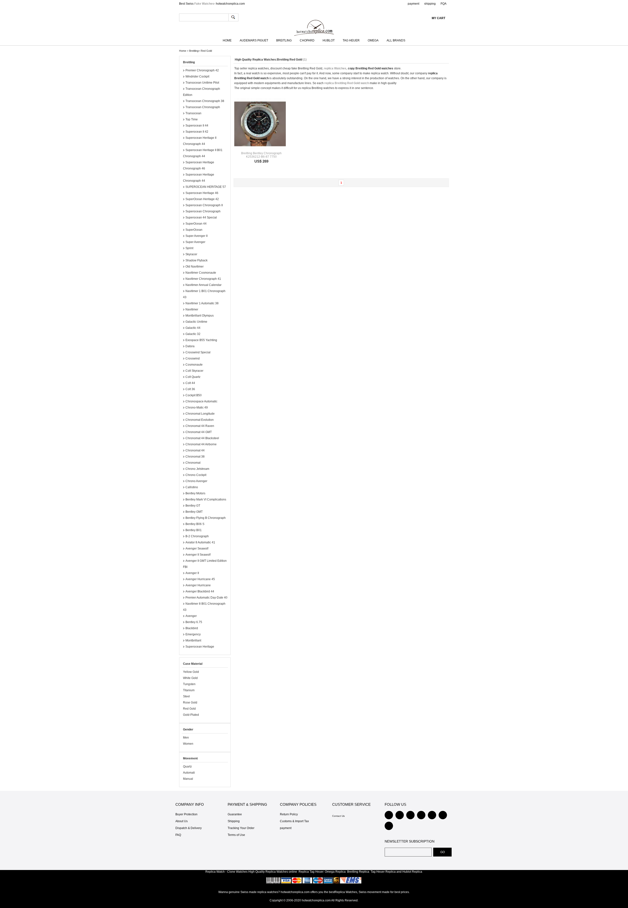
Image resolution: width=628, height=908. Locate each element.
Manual (188, 778)
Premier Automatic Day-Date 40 (206, 597)
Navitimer (191, 309)
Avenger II (192, 573)
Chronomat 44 (195, 450)
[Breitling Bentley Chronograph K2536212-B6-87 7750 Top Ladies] (260, 124)
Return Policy (289, 814)
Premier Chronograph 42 (202, 70)
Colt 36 (190, 389)
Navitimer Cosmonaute (200, 272)
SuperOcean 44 (196, 223)
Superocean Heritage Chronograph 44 (198, 177)
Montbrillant (193, 640)
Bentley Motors (195, 493)
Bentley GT (192, 505)
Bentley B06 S (194, 524)
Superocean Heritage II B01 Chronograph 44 (202, 153)
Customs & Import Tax (294, 821)
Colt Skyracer (194, 370)
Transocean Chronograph (202, 107)
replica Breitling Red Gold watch (346, 83)
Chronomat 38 (195, 456)
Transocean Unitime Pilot (202, 82)
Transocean (193, 113)
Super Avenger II (196, 236)
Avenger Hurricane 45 (200, 579)
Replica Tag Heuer (311, 871)
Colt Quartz (192, 377)
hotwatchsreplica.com (316, 900)
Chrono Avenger (196, 481)
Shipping (234, 821)
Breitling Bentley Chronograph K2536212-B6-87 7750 (261, 155)
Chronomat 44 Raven (199, 426)
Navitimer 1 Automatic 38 (202, 303)
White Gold (190, 678)
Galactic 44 (192, 328)
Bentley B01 (193, 530)
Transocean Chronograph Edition (201, 92)
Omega (373, 40)
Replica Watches (276, 871)
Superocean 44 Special (201, 217)
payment (413, 3)
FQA (443, 3)
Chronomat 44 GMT (198, 432)
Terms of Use (236, 835)
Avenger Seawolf (196, 548)
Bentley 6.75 (193, 622)
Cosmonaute (194, 364)
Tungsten (189, 684)
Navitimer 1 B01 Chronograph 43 (204, 294)
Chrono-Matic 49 (196, 407)
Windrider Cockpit (197, 76)
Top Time (191, 119)
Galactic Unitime (196, 321)
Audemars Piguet (254, 40)
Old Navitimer (194, 266)
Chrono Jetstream (197, 469)
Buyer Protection (186, 814)
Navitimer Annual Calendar (203, 285)
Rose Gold (190, 702)
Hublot (329, 40)
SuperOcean (193, 229)
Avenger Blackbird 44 (199, 591)
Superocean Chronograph (203, 211)
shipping (430, 3)
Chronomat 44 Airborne (201, 444)
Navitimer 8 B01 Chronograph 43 (204, 607)
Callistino (191, 487)
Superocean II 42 (196, 131)
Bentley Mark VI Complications (205, 499)
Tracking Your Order (241, 828)
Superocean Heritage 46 (201, 193)
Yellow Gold (191, 672)
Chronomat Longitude (200, 413)
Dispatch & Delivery (188, 828)
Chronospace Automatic (201, 401)
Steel (186, 696)
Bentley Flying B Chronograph (205, 518)
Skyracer (191, 254)
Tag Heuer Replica (383, 871)
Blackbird (191, 628)
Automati (189, 772)
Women (188, 743)
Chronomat (192, 462)
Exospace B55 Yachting (201, 340)
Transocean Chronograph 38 (204, 101)
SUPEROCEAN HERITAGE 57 (205, 187)
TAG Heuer (351, 40)
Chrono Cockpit (195, 475)
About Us (181, 821)
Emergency (193, 634)
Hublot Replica (412, 871)
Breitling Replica (358, 871)
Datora (190, 346)
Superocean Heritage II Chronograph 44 (199, 141)
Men (186, 737)
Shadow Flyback (196, 260)
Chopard (307, 40)
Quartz (187, 766)
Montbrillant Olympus (199, 315)
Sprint (189, 248)
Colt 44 (190, 383)
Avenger (191, 616)
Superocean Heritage (199, 646)
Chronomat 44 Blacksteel (202, 438)
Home (227, 40)
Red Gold (206, 50)
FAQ (178, 835)
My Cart (438, 18)
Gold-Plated (191, 714)
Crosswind (192, 358)
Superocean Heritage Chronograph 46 (198, 165)
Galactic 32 (192, 334)
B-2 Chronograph (197, 536)
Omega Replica (335, 871)
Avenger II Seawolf (197, 554)
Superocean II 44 (196, 125)
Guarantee (235, 814)
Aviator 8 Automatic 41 (200, 542)
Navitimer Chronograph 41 (203, 279)
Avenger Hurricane (198, 585)
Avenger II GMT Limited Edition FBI (205, 564)
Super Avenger (195, 242)
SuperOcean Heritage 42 (202, 199)
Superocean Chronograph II (204, 205)
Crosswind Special (197, 352)
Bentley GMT (194, 511)
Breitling (284, 40)
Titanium (189, 690)
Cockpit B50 (193, 395)
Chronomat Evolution (199, 420)
